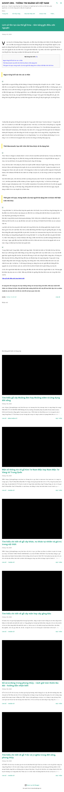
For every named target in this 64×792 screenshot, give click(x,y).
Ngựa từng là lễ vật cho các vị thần (12, 60)
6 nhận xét (11, 775)
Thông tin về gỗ (11, 297)
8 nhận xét (11, 490)
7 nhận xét (11, 562)
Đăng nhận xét (13, 418)
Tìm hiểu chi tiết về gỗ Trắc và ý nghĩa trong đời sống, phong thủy (29, 756)
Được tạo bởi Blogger (33, 785)
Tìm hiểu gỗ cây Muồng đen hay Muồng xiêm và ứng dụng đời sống (31, 399)
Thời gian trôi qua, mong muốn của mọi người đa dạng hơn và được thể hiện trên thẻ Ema (28, 65)
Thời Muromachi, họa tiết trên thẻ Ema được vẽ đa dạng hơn (20, 63)
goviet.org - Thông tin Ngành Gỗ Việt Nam (25, 3)
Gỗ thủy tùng (16, 13)
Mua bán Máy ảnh (29, 13)
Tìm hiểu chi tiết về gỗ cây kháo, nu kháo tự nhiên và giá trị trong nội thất (32, 543)
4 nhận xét (11, 703)
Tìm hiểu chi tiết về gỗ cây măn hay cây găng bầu (26, 613)
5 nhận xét (11, 631)
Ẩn (36, 56)
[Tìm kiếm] (57, 3)
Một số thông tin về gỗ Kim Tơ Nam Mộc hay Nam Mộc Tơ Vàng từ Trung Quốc (30, 471)
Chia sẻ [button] (58, 297)
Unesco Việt (42, 13)
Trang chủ (5, 13)
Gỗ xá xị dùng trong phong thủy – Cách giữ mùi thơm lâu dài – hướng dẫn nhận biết (30, 684)
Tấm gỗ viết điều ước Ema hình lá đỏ (13, 278)
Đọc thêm (59, 418)
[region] (32, 110)
